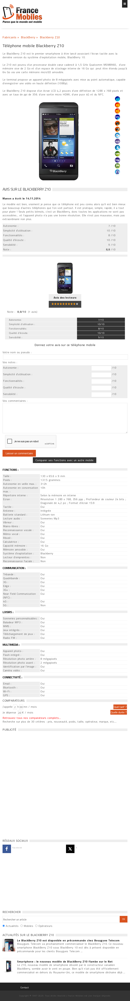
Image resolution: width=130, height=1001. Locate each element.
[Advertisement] (28, 784)
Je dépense (10, 712)
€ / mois (27, 712)
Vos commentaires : (15, 401)
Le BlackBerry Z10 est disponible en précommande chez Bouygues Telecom (68, 940)
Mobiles (28, 926)
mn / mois (30, 707)
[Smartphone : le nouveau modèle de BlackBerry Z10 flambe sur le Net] (9, 966)
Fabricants (9, 37)
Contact (24, 987)
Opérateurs (45, 926)
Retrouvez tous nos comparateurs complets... (32, 718)
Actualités (12, 926)
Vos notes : (10, 362)
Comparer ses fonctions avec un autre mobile (64, 460)
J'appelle (8, 707)
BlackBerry (28, 37)
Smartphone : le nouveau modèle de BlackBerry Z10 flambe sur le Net (65, 961)
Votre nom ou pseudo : (17, 352)
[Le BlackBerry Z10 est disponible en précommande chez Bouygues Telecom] (9, 945)
